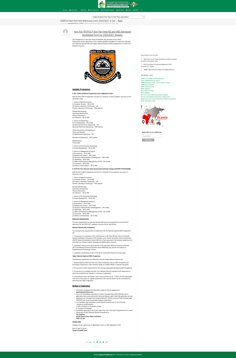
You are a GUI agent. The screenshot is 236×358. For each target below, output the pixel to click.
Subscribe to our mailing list (152, 132)
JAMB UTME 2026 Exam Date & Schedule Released (159, 70)
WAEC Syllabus (145, 89)
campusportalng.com (72, 23)
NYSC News (121, 10)
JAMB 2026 (83, 10)
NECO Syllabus (145, 93)
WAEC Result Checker (147, 87)
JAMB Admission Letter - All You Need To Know (155, 83)
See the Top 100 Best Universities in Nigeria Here (155, 97)
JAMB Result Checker (147, 85)
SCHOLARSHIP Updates (108, 10)
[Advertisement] (159, 38)
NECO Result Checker (147, 91)
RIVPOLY (81, 23)
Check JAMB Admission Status (150, 80)
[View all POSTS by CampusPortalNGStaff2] (65, 31)
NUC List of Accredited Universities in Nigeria (154, 95)
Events (129, 10)
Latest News (74, 10)
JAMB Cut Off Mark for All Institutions (152, 78)
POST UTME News (94, 10)
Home (65, 10)
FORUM (136, 10)
